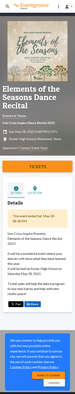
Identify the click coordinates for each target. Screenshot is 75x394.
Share (34, 304)
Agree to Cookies (48, 375)
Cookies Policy (20, 367)
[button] (58, 6)
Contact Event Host (33, 148)
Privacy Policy (48, 367)
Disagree (54, 382)
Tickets (37, 166)
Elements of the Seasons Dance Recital (31, 97)
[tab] (16, 190)
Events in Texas (14, 116)
